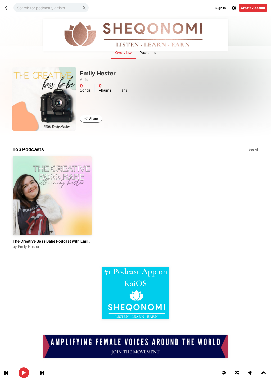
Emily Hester (28, 246)
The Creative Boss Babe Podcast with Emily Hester (52, 241)
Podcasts (147, 52)
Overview (123, 52)
